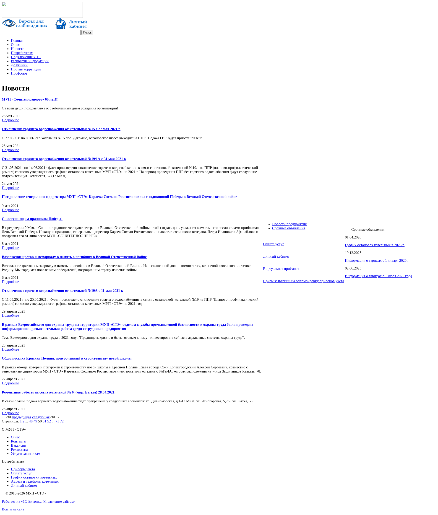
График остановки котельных (34, 477)
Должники (19, 65)
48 (31, 421)
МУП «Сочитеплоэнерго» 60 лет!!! (30, 99)
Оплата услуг (273, 244)
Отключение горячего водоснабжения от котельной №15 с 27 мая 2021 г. (61, 129)
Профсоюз (19, 73)
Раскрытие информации (30, 61)
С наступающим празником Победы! (32, 219)
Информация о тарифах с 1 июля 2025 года (378, 276)
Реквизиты (19, 449)
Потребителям (22, 53)
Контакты (18, 441)
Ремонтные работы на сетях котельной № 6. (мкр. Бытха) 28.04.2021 (58, 392)
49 (35, 421)
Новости (17, 49)
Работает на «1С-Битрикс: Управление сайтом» (39, 501)
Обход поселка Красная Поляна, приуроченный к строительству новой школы (67, 358)
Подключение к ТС (26, 57)
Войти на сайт (13, 509)
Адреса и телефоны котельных (35, 481)
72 (62, 421)
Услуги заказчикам (25, 453)
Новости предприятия (289, 224)
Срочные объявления (288, 228)
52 (49, 421)
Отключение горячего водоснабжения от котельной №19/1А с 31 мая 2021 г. (64, 159)
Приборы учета (23, 469)
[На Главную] (42, 16)
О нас (15, 45)
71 (57, 421)
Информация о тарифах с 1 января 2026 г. (377, 260)
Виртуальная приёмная (281, 269)
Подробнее (10, 120)
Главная (17, 40)
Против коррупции (26, 69)
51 (44, 421)
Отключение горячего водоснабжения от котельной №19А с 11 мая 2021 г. (62, 290)
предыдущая (21, 417)
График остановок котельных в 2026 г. (374, 245)
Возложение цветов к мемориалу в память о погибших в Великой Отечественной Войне (74, 257)
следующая (41, 417)
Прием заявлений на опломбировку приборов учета (303, 281)
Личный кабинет (276, 256)
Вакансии (18, 445)
